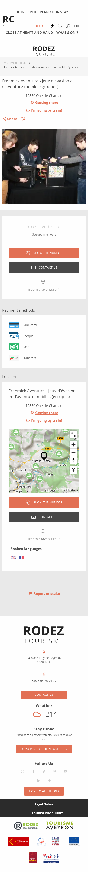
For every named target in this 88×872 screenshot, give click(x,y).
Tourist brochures (47, 813)
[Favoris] (61, 26)
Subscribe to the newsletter (44, 749)
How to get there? (44, 791)
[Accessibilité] (52, 26)
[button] (68, 26)
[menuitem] (26, 12)
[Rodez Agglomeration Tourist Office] (44, 634)
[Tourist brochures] (24, 813)
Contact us (44, 694)
